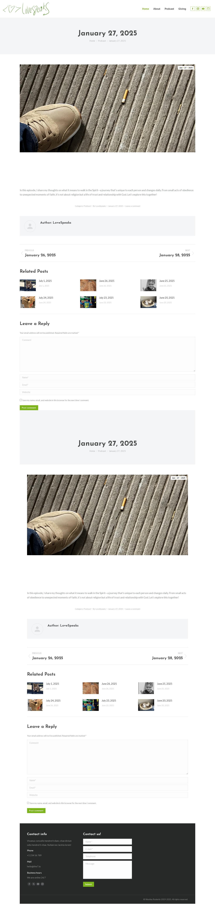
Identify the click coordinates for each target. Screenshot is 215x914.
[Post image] (28, 285)
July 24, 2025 (46, 297)
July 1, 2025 (45, 280)
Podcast (87, 206)
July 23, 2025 (106, 297)
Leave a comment (132, 206)
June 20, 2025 (167, 297)
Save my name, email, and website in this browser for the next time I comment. (55, 400)
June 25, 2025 (167, 280)
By (99, 206)
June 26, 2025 (106, 280)
